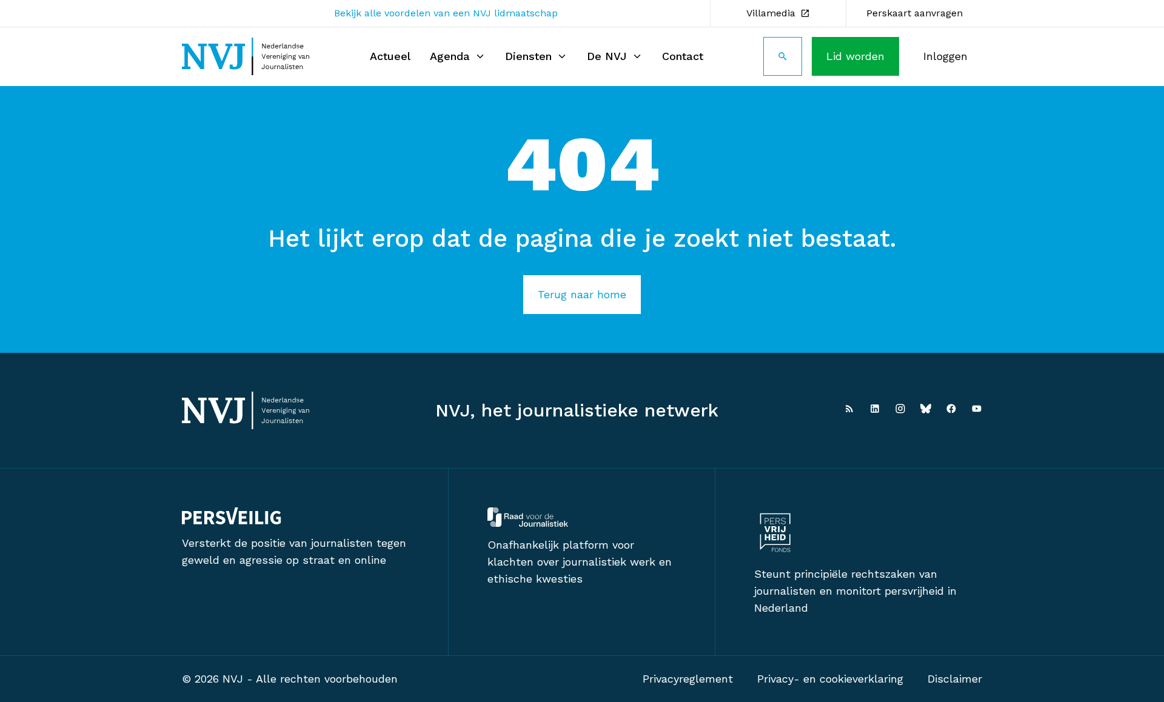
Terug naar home (582, 294)
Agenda (450, 56)
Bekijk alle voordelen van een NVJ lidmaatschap (446, 13)
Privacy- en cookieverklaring (830, 678)
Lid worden (855, 56)
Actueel (390, 56)
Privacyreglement (688, 678)
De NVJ (607, 56)
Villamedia (770, 13)
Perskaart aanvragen (914, 13)
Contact (682, 56)
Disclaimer (955, 678)
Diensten (528, 56)
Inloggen (945, 56)
